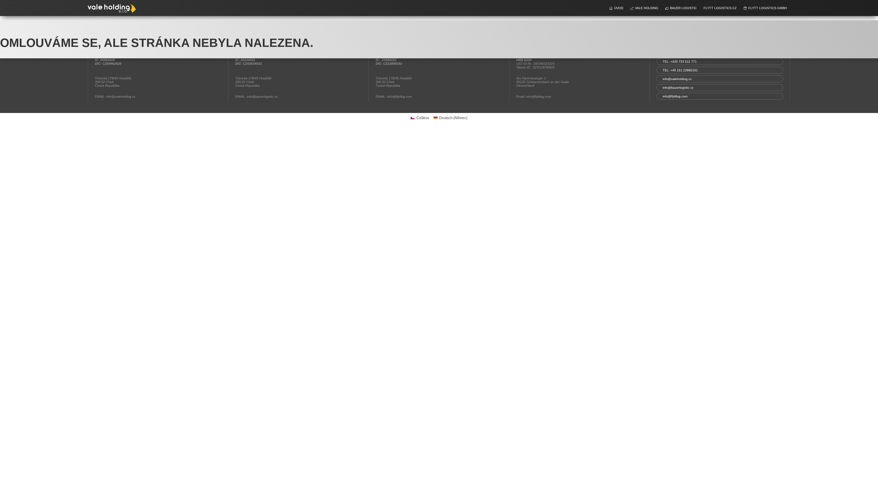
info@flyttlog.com (675, 96)
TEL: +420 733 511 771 (680, 61)
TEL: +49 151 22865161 (680, 70)
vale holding (646, 8)
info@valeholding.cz (677, 79)
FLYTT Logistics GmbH (767, 8)
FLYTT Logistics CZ (720, 8)
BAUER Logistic (683, 8)
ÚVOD (618, 8)
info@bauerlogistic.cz (678, 87)
